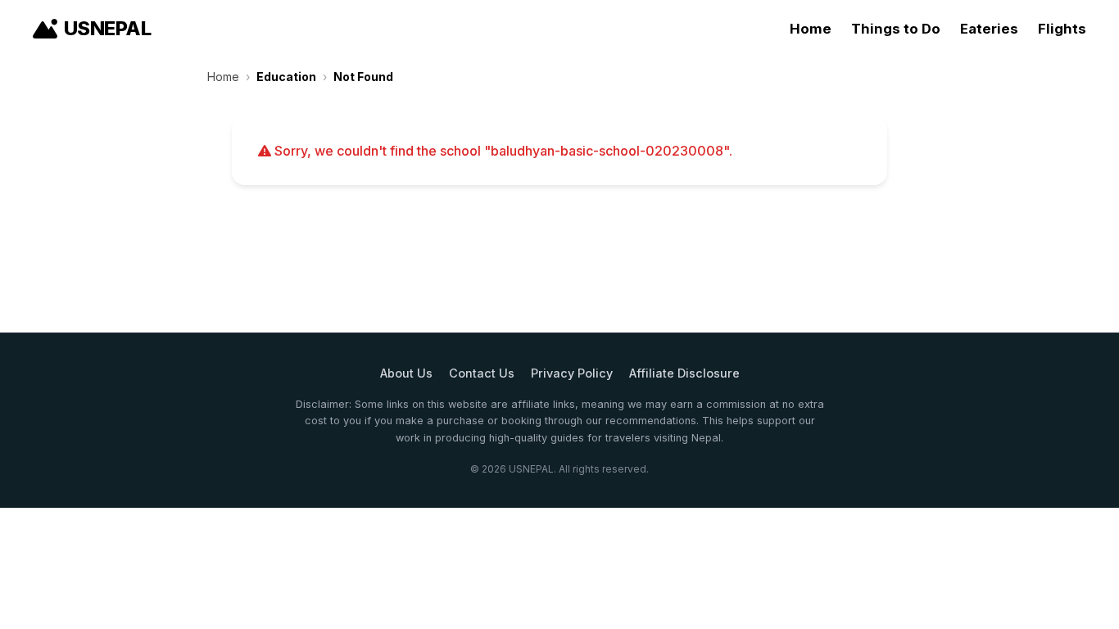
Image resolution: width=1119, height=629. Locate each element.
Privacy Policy (572, 373)
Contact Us (481, 373)
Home (810, 28)
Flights (1062, 28)
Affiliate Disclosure (684, 373)
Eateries (989, 28)
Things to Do (895, 28)
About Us (406, 373)
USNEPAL (107, 28)
